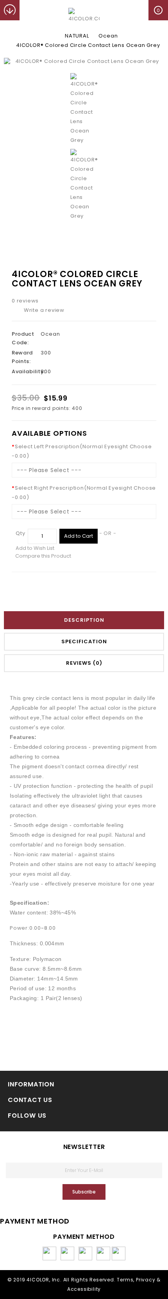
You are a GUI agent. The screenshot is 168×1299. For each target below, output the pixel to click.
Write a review (44, 310)
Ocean (108, 35)
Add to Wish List (35, 548)
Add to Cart (78, 536)
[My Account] (30, 10)
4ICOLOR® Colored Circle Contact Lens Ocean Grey (88, 45)
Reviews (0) (84, 663)
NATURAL (77, 35)
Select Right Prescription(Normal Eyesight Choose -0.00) (84, 492)
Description (84, 620)
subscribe (84, 1191)
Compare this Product (43, 556)
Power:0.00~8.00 (33, 928)
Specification (84, 641)
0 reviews (25, 300)
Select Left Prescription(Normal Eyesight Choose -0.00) (82, 451)
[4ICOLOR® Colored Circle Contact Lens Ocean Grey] (84, 61)
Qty (20, 533)
